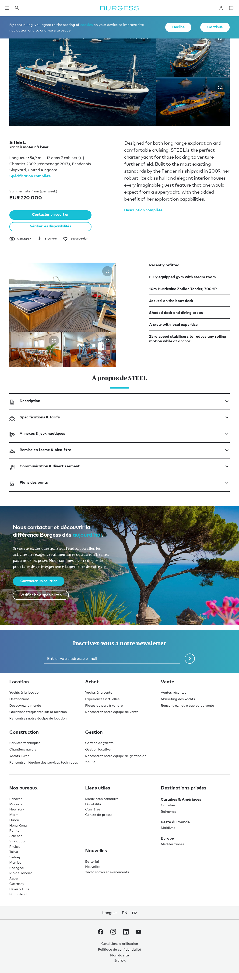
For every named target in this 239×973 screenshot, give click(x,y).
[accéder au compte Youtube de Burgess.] (138, 933)
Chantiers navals (22, 749)
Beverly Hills (19, 889)
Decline (178, 26)
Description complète (143, 210)
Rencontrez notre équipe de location (38, 718)
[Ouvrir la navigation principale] (7, 8)
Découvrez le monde (25, 705)
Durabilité (93, 804)
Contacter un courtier (50, 214)
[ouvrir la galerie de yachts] (220, 87)
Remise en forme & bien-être (45, 449)
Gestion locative (98, 749)
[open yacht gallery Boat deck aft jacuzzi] (107, 271)
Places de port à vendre (104, 705)
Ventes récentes (173, 692)
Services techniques (24, 743)
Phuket (14, 846)
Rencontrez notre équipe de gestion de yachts (115, 758)
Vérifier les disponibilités (50, 226)
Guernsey (16, 883)
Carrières (92, 809)
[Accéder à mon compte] (221, 8)
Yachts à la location (24, 692)
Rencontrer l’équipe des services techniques (43, 762)
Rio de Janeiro (20, 873)
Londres (15, 798)
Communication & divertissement (50, 465)
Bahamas (168, 811)
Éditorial (92, 861)
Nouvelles (92, 867)
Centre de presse (98, 815)
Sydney (15, 857)
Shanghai (16, 867)
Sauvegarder (79, 238)
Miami (14, 815)
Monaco (15, 804)
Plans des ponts (34, 482)
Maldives (168, 828)
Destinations (19, 699)
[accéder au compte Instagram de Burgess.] (113, 933)
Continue (215, 26)
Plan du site (119, 955)
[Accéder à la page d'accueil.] (119, 8)
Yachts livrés (19, 756)
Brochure (51, 238)
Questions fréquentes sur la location (38, 712)
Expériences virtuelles (102, 699)
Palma (14, 830)
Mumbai (15, 862)
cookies (86, 24)
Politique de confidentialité (119, 949)
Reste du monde (175, 822)
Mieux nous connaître (102, 798)
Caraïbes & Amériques (181, 799)
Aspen (14, 878)
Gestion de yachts (99, 743)
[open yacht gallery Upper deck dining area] (54, 340)
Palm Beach (18, 894)
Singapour (17, 841)
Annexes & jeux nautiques (42, 433)
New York (16, 809)
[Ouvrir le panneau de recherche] (17, 8)
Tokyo (13, 852)
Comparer (24, 238)
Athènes (15, 836)
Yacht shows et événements (107, 872)
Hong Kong (18, 825)
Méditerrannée (172, 844)
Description (30, 400)
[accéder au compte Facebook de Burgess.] (100, 933)
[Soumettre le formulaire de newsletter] (190, 658)
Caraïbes (168, 805)
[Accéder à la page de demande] (231, 8)
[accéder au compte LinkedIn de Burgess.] (126, 933)
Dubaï (14, 820)
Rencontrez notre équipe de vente (111, 712)
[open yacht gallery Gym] (107, 340)
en (124, 912)
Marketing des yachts (178, 699)
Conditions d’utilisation (119, 943)
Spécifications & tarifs (40, 416)
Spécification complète (30, 176)
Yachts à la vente (98, 692)
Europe (167, 838)
